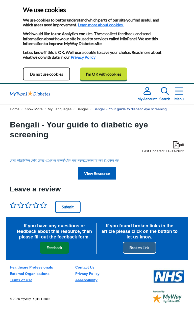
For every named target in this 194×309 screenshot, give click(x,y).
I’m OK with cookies (103, 74)
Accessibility (86, 280)
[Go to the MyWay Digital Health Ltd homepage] (30, 93)
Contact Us (84, 267)
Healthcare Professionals (31, 267)
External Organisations (30, 274)
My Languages (59, 109)
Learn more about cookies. (101, 24)
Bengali (82, 109)
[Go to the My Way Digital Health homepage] (167, 296)
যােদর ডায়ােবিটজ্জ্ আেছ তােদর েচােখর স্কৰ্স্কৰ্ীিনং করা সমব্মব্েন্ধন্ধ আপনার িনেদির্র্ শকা (64, 160)
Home (14, 109)
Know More (34, 109)
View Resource (97, 173)
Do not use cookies (46, 74)
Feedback (54, 247)
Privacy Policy (83, 57)
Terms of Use (21, 280)
